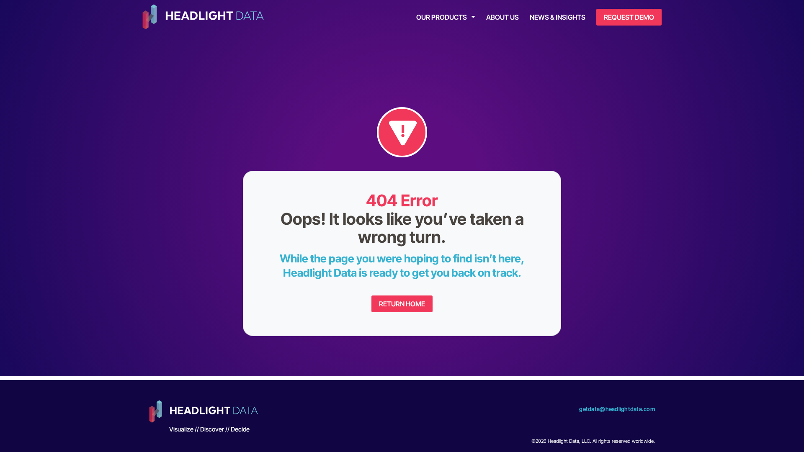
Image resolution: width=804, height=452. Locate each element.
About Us (502, 17)
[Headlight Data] (203, 17)
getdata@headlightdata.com (617, 409)
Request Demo (629, 17)
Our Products (441, 17)
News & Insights (557, 17)
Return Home (402, 304)
